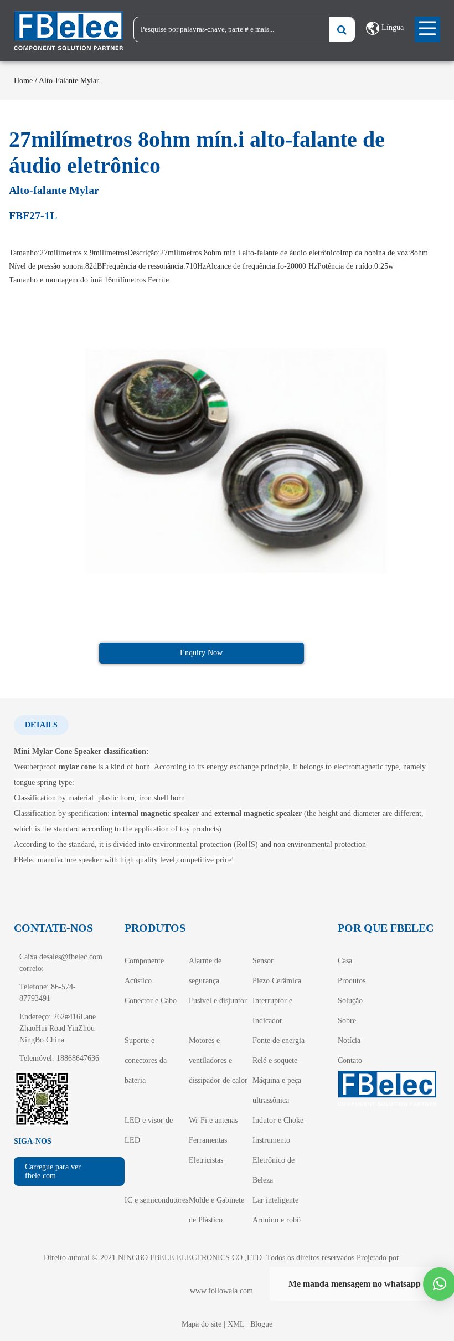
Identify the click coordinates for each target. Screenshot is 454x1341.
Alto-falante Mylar (69, 80)
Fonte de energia (278, 1040)
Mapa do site (201, 1324)
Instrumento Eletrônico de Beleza (273, 1160)
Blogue (261, 1324)
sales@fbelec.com (74, 957)
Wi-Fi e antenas (213, 1120)
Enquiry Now (201, 653)
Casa (345, 961)
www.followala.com (221, 1291)
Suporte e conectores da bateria (146, 1060)
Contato (350, 1060)
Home (23, 80)
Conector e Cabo (151, 1000)
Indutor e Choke (277, 1120)
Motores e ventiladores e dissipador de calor (218, 1060)
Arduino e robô (276, 1220)
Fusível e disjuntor (218, 1000)
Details (41, 725)
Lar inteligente (275, 1200)
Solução (350, 1000)
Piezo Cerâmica (276, 981)
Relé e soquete (274, 1060)
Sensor (263, 961)
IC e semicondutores (156, 1200)
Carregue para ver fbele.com (53, 1171)
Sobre (347, 1020)
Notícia (349, 1040)
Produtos (351, 981)
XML (236, 1324)
